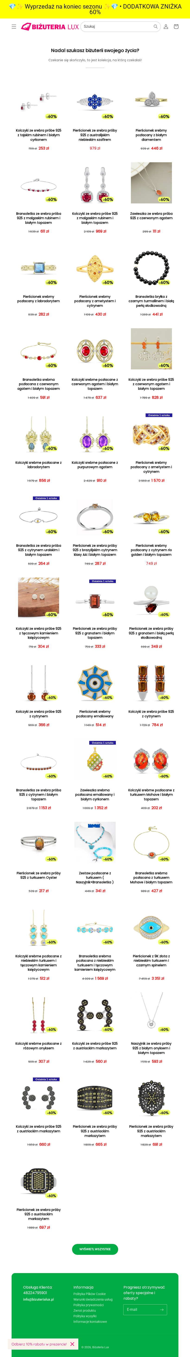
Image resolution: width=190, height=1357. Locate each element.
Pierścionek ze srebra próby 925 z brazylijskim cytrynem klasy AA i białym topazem (95, 550)
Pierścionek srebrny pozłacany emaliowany (95, 713)
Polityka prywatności (88, 1305)
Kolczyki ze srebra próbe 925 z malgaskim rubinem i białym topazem (95, 218)
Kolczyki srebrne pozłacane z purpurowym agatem (95, 465)
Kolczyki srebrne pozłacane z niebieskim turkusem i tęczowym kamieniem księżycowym (39, 963)
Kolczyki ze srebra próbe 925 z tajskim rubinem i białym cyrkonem (38, 135)
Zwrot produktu (84, 1310)
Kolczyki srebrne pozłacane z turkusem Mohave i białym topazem (151, 794)
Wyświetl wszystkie (95, 1249)
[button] (14, 26)
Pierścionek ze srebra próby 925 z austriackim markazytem (95, 1131)
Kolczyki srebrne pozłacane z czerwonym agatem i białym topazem (95, 384)
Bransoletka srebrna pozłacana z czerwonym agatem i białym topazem (38, 384)
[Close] (72, 1344)
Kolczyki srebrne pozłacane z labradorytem (39, 465)
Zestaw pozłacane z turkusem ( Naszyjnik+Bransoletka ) (95, 877)
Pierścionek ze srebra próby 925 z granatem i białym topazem (95, 633)
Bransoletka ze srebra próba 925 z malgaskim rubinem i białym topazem (38, 218)
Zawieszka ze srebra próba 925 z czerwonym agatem (151, 216)
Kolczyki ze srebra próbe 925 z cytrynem (38, 713)
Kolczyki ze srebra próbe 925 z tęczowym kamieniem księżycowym (38, 633)
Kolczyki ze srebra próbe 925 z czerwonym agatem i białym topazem (151, 384)
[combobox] (120, 26)
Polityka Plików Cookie (89, 1294)
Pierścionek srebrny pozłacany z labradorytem (38, 299)
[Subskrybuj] (162, 1310)
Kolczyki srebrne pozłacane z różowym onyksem (39, 1045)
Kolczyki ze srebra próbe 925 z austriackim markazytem (95, 1045)
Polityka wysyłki (84, 1316)
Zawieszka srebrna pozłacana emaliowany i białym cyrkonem (94, 794)
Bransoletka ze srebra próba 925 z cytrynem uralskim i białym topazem (38, 550)
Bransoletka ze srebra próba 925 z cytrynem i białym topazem (38, 794)
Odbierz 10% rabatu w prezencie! (39, 1344)
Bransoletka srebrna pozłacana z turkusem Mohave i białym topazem (151, 877)
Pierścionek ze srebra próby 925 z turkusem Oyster (39, 875)
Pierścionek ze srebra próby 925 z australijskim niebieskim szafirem (95, 135)
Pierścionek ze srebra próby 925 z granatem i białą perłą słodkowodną (151, 633)
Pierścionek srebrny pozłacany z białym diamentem (151, 135)
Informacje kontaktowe (90, 1321)
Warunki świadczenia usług (93, 1299)
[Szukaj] (156, 26)
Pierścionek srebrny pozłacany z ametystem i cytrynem (95, 301)
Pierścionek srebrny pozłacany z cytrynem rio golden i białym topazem (151, 550)
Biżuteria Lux (100, 1347)
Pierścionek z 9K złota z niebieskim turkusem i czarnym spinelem (151, 960)
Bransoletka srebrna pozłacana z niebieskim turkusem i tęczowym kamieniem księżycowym (95, 963)
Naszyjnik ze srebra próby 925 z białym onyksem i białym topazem (151, 1048)
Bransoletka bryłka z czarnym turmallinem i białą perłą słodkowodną (151, 301)
